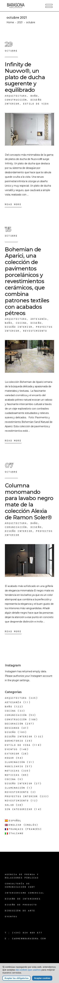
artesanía (39, 319)
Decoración (14, 723)
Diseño (36, 323)
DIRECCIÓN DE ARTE (20, 910)
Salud (9, 805)
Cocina (21, 323)
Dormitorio (14, 741)
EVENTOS (11, 916)
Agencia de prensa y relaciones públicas (22, 876)
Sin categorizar (18, 809)
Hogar (9, 758)
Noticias (12, 770)
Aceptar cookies (42, 978)
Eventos (11, 749)
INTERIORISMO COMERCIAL (24, 893)
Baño (34, 96)
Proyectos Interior (21, 796)
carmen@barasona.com (29, 938)
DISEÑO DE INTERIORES (23, 899)
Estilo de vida (36, 103)
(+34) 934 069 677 (27, 933)
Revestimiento (35, 331)
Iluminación (15, 762)
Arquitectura (16, 96)
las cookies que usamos (28, 969)
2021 (20, 22)
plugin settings (21, 680)
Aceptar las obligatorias (16, 978)
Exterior (12, 753)
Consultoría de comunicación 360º (20, 885)
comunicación (16, 527)
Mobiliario (14, 766)
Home (10, 22)
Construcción (16, 100)
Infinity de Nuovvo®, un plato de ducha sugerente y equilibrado (25, 77)
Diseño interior (18, 327)
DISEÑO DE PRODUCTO (21, 905)
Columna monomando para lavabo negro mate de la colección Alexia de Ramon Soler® (29, 501)
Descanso (12, 728)
